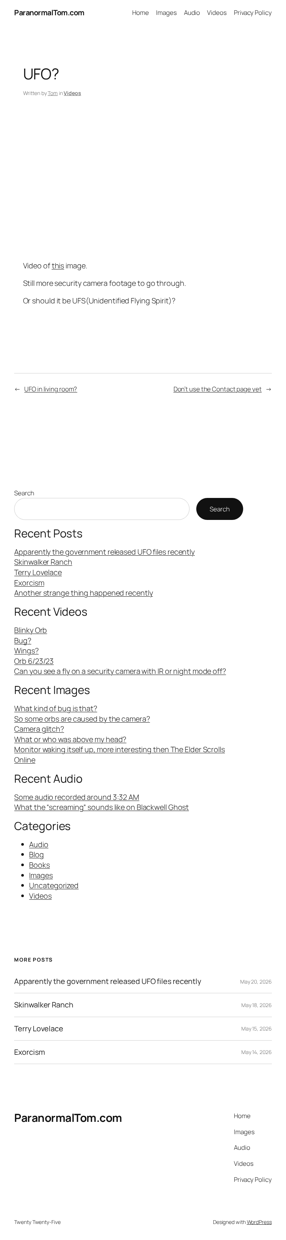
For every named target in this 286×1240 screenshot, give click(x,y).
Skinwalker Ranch (43, 562)
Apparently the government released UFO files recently (104, 552)
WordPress (259, 1221)
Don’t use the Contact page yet (218, 389)
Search (24, 493)
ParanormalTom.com (49, 12)
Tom (53, 93)
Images (41, 875)
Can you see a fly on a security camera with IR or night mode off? (120, 671)
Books (39, 865)
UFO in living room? (50, 389)
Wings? (26, 651)
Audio (38, 844)
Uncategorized (54, 885)
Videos (72, 93)
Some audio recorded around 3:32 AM (76, 797)
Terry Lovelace (38, 572)
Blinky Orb (30, 630)
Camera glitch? (39, 729)
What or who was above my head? (70, 739)
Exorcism (29, 583)
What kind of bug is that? (55, 708)
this (58, 266)
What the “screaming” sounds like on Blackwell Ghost (101, 807)
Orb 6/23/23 (34, 661)
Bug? (22, 640)
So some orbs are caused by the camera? (82, 719)
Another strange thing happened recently (83, 593)
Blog (36, 854)
